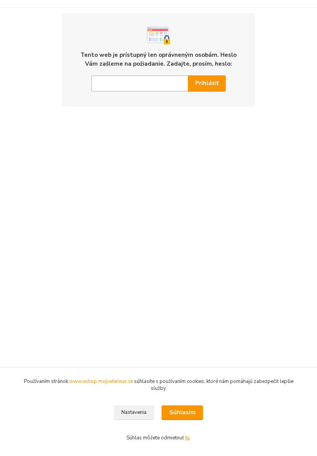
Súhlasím (182, 412)
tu (187, 437)
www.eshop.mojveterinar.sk (101, 381)
